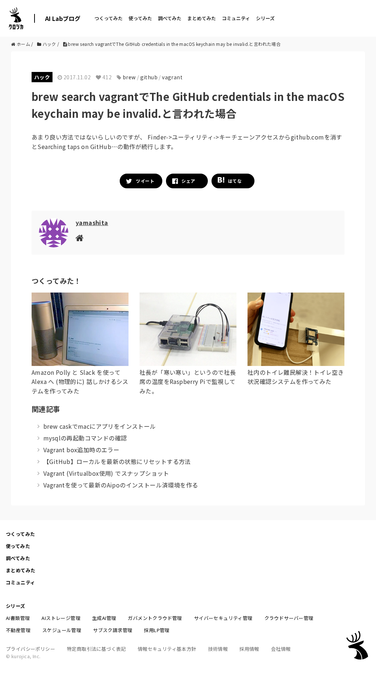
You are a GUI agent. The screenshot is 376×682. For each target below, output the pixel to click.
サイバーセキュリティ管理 (223, 617)
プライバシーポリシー (30, 648)
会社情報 (281, 648)
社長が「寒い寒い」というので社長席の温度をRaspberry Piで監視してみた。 (188, 381)
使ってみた (140, 18)
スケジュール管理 (61, 630)
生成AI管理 (104, 617)
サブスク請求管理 (112, 630)
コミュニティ (236, 18)
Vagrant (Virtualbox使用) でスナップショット (106, 473)
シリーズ (265, 18)
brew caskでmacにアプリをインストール (99, 426)
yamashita (92, 222)
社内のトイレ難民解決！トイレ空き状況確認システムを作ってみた (295, 377)
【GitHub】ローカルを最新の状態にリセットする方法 (117, 461)
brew (129, 77)
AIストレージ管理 (60, 617)
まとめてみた (201, 18)
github (149, 77)
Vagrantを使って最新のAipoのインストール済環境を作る (120, 484)
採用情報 (249, 648)
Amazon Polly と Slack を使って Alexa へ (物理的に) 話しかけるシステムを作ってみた (80, 381)
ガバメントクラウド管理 (155, 617)
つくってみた (108, 18)
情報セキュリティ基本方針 (167, 648)
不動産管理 (18, 630)
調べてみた (169, 18)
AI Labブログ (62, 18)
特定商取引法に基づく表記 (96, 648)
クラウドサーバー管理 (289, 617)
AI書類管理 (18, 617)
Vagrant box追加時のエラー (81, 449)
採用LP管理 (156, 630)
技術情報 (218, 648)
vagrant (172, 77)
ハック (42, 77)
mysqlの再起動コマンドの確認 (85, 437)
